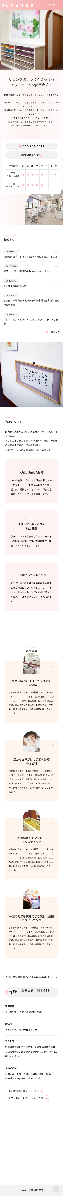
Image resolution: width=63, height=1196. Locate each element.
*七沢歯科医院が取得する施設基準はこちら (31, 977)
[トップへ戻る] (55, 1189)
